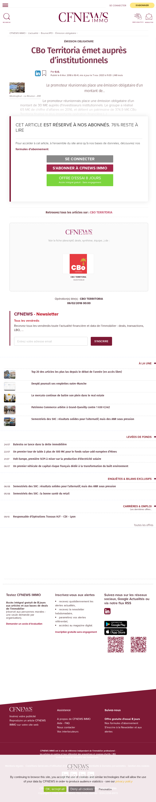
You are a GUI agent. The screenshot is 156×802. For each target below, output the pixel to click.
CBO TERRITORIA (85, 301)
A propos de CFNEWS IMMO (74, 719)
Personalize (105, 789)
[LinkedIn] (38, 73)
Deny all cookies (81, 789)
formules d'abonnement (32, 149)
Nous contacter (66, 727)
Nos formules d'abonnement (121, 723)
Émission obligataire (79, 41)
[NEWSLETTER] (149, 16)
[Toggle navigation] (4, 5)
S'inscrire (101, 341)
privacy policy (124, 781)
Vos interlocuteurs (68, 731)
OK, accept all (55, 789)
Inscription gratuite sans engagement (76, 632)
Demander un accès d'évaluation (24, 624)
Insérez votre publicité (23, 716)
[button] (6, 14)
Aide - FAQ (63, 723)
